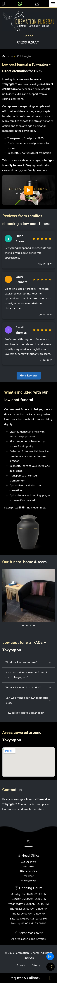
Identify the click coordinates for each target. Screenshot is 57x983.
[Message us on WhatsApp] (20, 3)
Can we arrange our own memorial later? (26, 700)
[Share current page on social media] (50, 967)
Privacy (35, 965)
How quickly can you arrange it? (24, 712)
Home (9, 56)
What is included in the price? (23, 687)
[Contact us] (50, 956)
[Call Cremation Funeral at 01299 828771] (2, 3)
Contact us (24, 804)
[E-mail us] (37, 3)
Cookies (21, 965)
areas (18, 939)
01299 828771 (28, 42)
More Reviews (29, 375)
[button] (23, 625)
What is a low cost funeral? (21, 662)
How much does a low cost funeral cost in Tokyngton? (26, 675)
